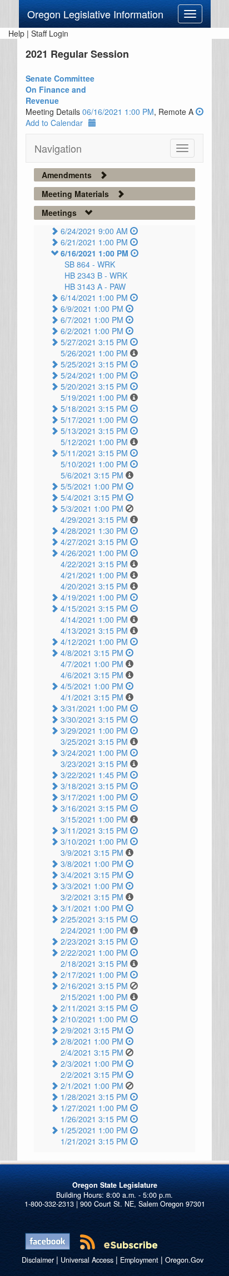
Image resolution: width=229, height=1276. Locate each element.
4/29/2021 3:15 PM (94, 519)
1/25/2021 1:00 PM (94, 1130)
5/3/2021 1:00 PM (92, 508)
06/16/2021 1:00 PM (118, 111)
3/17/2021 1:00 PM (94, 797)
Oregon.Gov (184, 1260)
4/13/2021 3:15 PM (94, 630)
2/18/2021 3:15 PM (94, 963)
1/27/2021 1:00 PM (94, 1107)
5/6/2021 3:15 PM (92, 475)
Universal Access (87, 1260)
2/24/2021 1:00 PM (94, 930)
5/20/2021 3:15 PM (94, 386)
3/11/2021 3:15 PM (94, 830)
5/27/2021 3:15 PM (94, 341)
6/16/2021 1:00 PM (94, 253)
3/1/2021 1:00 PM (92, 908)
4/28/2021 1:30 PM (94, 530)
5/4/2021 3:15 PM (92, 497)
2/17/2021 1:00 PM (94, 974)
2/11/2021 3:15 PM (94, 1007)
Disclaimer (38, 1260)
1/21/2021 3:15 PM (94, 1141)
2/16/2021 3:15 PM (94, 985)
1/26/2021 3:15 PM (94, 1118)
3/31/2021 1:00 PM (94, 708)
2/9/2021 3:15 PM (92, 1030)
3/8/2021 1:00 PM (92, 863)
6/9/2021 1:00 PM (92, 308)
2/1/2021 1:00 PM (92, 1085)
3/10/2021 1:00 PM (94, 841)
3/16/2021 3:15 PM (94, 808)
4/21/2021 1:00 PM (94, 575)
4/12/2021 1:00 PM (94, 641)
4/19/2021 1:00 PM (94, 597)
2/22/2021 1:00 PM (94, 952)
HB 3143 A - (95, 286)
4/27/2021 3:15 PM (94, 541)
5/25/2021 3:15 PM (94, 364)
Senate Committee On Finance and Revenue (60, 89)
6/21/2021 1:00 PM (94, 242)
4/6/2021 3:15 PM (92, 674)
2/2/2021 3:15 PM (92, 1074)
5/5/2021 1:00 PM (92, 486)
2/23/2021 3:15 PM (94, 941)
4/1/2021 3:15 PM (92, 697)
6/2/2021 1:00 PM (92, 330)
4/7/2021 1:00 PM (92, 663)
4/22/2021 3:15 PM (94, 563)
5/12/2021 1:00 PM (94, 441)
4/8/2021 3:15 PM (92, 652)
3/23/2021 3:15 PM (94, 763)
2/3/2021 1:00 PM (92, 1063)
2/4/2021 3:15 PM (92, 1052)
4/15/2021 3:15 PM (94, 608)
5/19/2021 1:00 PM (94, 397)
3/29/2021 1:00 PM (94, 730)
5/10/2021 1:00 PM (94, 464)
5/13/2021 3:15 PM (94, 430)
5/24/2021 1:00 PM (94, 375)
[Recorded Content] (199, 111)
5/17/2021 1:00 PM (94, 419)
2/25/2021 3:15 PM (94, 919)
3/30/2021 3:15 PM (94, 719)
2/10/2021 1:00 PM (94, 1019)
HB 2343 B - (95, 275)
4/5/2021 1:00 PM (92, 686)
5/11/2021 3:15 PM (94, 452)
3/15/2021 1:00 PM (94, 819)
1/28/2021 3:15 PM (94, 1096)
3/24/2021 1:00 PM (94, 752)
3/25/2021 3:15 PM (94, 741)
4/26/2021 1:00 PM (94, 552)
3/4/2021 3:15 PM (92, 874)
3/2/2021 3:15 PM (92, 896)
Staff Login (49, 33)
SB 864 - (89, 264)
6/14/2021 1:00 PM (94, 297)
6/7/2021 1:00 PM (92, 319)
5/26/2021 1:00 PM (94, 353)
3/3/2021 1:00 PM (92, 885)
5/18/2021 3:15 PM (94, 408)
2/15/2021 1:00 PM (94, 996)
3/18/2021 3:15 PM (94, 785)
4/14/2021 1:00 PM (94, 619)
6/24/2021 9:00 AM (94, 230)
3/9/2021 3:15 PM (92, 852)
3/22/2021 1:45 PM (94, 774)
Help (16, 33)
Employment (139, 1260)
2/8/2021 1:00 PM (92, 1041)
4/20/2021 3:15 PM (94, 586)
